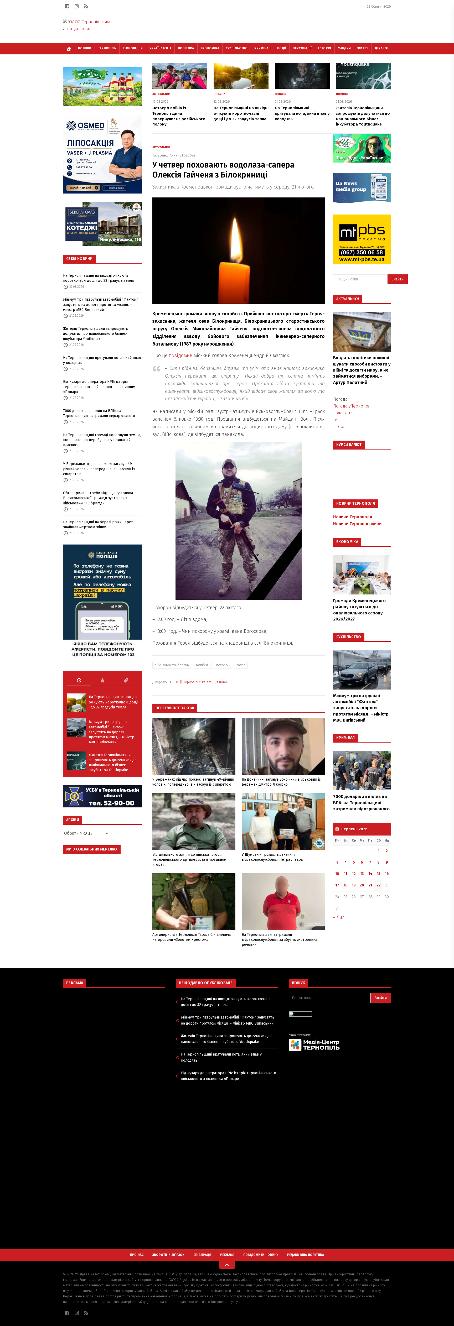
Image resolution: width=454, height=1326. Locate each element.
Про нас (137, 1255)
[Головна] (69, 48)
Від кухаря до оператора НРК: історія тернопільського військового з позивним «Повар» (99, 386)
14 (370, 873)
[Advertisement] (114, 1030)
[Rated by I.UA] (340, 1015)
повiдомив (180, 355)
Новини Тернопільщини (357, 523)
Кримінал (262, 48)
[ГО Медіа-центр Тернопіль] (340, 1042)
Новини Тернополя (352, 516)
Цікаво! (381, 48)
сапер (240, 665)
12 (354, 873)
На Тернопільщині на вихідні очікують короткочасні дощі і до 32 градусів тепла (98, 278)
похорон (223, 665)
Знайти (398, 279)
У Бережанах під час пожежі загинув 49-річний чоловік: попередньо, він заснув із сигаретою (99, 469)
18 (346, 885)
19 (354, 885)
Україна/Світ (160, 48)
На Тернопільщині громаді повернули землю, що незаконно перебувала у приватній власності (102, 440)
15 (378, 873)
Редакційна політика (305, 1255)
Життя (362, 48)
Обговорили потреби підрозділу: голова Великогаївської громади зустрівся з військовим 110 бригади (98, 498)
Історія (324, 48)
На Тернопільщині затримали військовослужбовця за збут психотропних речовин (279, 939)
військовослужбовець (172, 665)
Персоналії (302, 48)
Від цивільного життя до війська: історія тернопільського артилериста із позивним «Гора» (189, 859)
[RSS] (86, 6)
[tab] (79, 680)
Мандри (344, 48)
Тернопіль (107, 48)
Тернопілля (133, 48)
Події (281, 48)
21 (370, 885)
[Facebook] (67, 6)
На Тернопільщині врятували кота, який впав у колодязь (102, 360)
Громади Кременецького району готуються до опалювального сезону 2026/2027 (359, 610)
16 (387, 873)
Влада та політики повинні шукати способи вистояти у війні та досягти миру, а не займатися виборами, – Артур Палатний (362, 370)
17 (337, 885)
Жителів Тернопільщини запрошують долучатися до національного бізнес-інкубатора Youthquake (95, 333)
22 (378, 885)
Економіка (210, 48)
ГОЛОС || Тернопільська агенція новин (199, 682)
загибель (202, 665)
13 (362, 873)
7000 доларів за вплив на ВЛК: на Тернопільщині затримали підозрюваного (99, 413)
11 (345, 873)
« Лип (339, 917)
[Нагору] (227, 1265)
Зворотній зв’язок (168, 1255)
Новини (84, 48)
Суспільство (236, 48)
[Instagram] (77, 6)
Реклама (227, 1255)
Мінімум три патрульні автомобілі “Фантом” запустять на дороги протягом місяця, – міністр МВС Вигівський (100, 304)
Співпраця (202, 1255)
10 (337, 873)
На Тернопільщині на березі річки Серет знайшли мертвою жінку (98, 524)
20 (362, 885)
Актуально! (161, 94)
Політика (186, 48)
